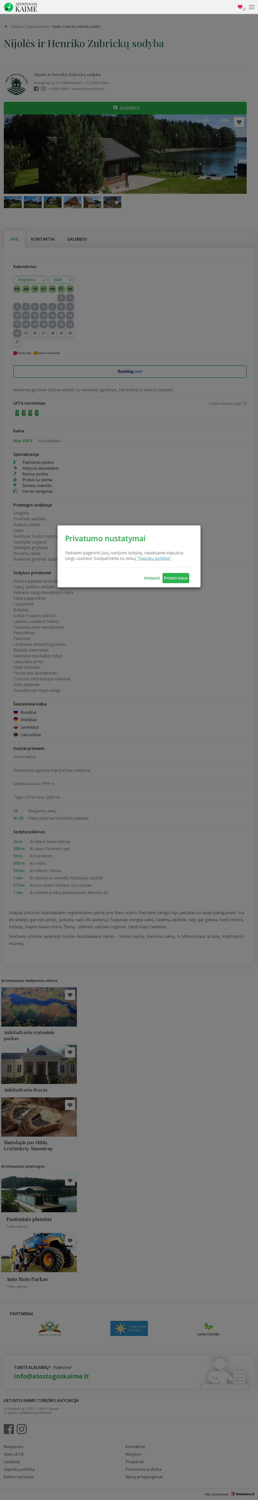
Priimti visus (176, 578)
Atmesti (152, 578)
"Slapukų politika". (154, 558)
